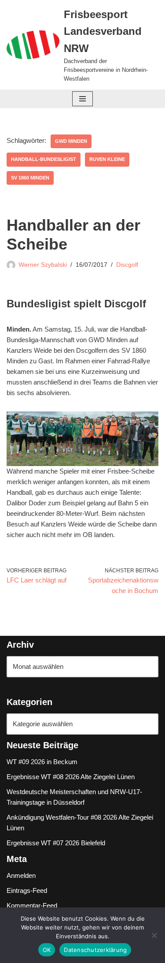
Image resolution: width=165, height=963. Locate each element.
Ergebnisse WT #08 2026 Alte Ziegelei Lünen (71, 776)
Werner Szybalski (42, 264)
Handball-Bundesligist (43, 159)
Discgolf (127, 264)
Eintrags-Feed (27, 890)
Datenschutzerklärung (95, 949)
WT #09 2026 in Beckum (42, 761)
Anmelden (21, 875)
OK (47, 949)
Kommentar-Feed (32, 905)
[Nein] (154, 935)
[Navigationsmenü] (82, 98)
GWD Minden (71, 141)
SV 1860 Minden (30, 177)
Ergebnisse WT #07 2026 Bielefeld (56, 843)
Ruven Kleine (107, 159)
